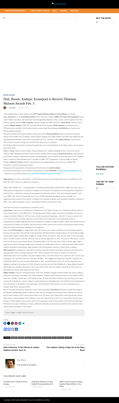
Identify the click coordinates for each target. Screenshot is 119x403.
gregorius (37, 337)
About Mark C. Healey (40, 11)
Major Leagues (9, 95)
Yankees (63, 11)
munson (61, 337)
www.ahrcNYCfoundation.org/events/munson (44, 173)
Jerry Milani (12, 108)
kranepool (46, 337)
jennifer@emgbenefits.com (72, 171)
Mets (55, 11)
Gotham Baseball (21, 400)
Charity (28, 337)
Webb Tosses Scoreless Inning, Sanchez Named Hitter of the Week (71, 384)
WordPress (39, 400)
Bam (48, 400)
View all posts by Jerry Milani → (27, 365)
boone (21, 337)
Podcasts (74, 11)
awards (14, 337)
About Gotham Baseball (15, 11)
